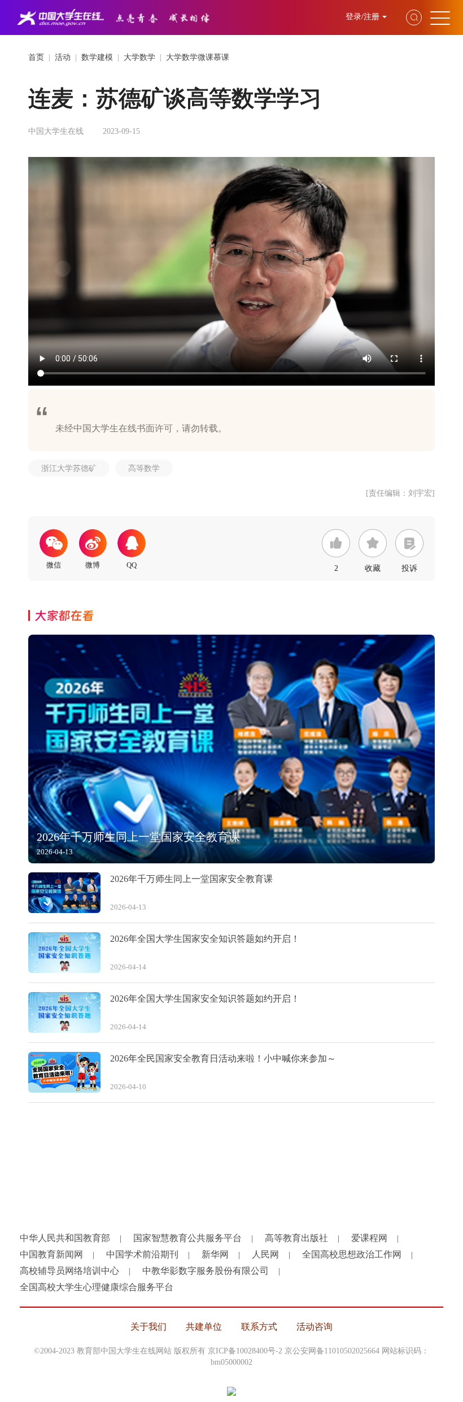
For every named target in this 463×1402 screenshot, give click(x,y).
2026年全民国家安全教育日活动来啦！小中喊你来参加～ (223, 1058)
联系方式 (259, 1326)
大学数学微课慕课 (197, 57)
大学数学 (139, 57)
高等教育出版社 (296, 1238)
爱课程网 (369, 1238)
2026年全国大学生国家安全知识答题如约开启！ (205, 939)
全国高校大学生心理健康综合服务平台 (96, 1287)
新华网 (215, 1254)
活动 (63, 57)
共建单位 (204, 1326)
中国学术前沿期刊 (142, 1254)
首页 (36, 57)
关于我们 (148, 1326)
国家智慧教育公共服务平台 (187, 1238)
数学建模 (97, 57)
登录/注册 (362, 16)
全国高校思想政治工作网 (351, 1254)
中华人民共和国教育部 (65, 1238)
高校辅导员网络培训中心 (69, 1270)
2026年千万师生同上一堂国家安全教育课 (191, 879)
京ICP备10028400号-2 (245, 1351)
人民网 (265, 1254)
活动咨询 (314, 1326)
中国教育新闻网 (51, 1254)
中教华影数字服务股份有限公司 (205, 1270)
